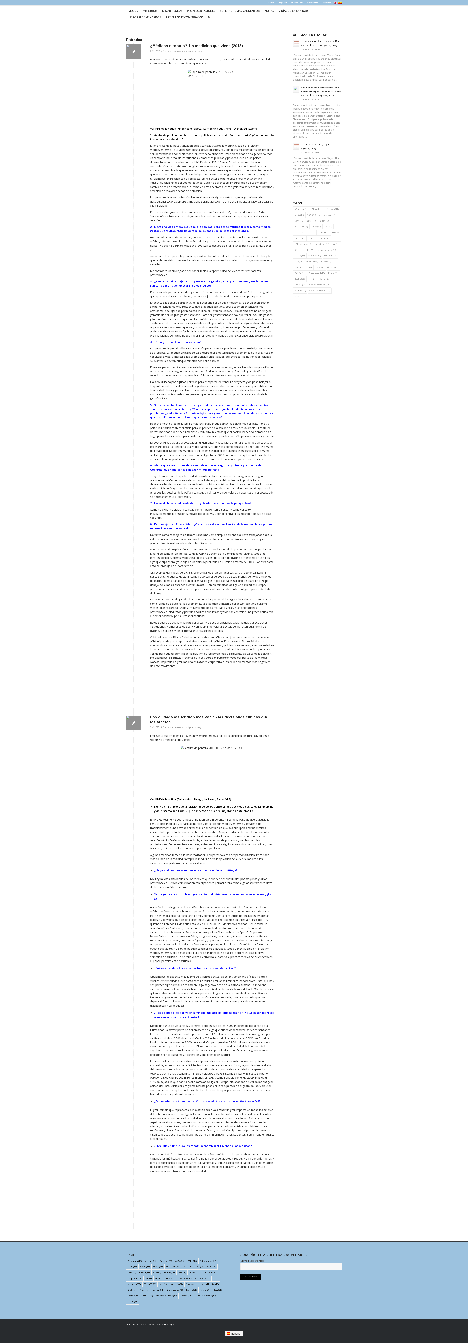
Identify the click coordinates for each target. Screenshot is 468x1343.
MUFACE (330, 255)
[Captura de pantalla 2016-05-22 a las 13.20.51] (133, 51)
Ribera (333, 273)
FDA (336, 232)
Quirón (300, 273)
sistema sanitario (319, 284)
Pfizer (331, 267)
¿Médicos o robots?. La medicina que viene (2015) (196, 46)
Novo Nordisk (303, 267)
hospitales (322, 244)
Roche (300, 278)
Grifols (300, 238)
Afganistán (301, 209)
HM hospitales (303, 244)
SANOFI (300, 284)
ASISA (299, 215)
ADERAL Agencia (169, 1324)
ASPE (311, 215)
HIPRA (324, 238)
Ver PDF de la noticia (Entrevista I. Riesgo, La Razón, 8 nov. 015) (190, 799)
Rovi (312, 278)
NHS (298, 261)
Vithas (299, 296)
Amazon (333, 209)
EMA (311, 232)
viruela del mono (319, 290)
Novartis (312, 261)
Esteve (323, 232)
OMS (319, 267)
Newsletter (312, 2)
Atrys (299, 220)
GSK (312, 238)
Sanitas (325, 278)
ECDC (299, 232)
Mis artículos (174, 51)
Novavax (327, 261)
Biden (324, 220)
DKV (328, 226)
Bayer (311, 220)
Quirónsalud (317, 273)
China (316, 226)
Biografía (282, 2)
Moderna (314, 255)
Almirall (317, 209)
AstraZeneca (327, 215)
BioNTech (301, 226)
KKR (298, 249)
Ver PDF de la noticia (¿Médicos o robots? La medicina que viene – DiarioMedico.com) (203, 128)
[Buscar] (209, 17)
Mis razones (297, 2)
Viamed (300, 290)
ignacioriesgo (195, 51)
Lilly (309, 249)
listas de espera (326, 249)
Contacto (326, 2)
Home (271, 2)
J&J (336, 244)
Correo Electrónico (253, 1260)
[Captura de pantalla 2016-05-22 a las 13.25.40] (133, 723)
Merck (300, 255)
